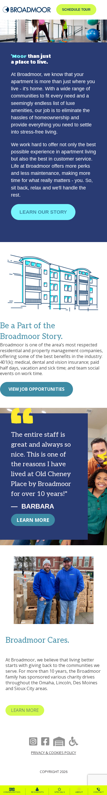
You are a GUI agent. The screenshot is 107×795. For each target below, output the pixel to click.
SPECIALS (59, 792)
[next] (88, 598)
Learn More (32, 520)
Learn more (25, 710)
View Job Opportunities (36, 389)
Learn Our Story (43, 212)
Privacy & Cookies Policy (53, 752)
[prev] (19, 598)
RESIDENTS (37, 792)
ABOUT (79, 792)
